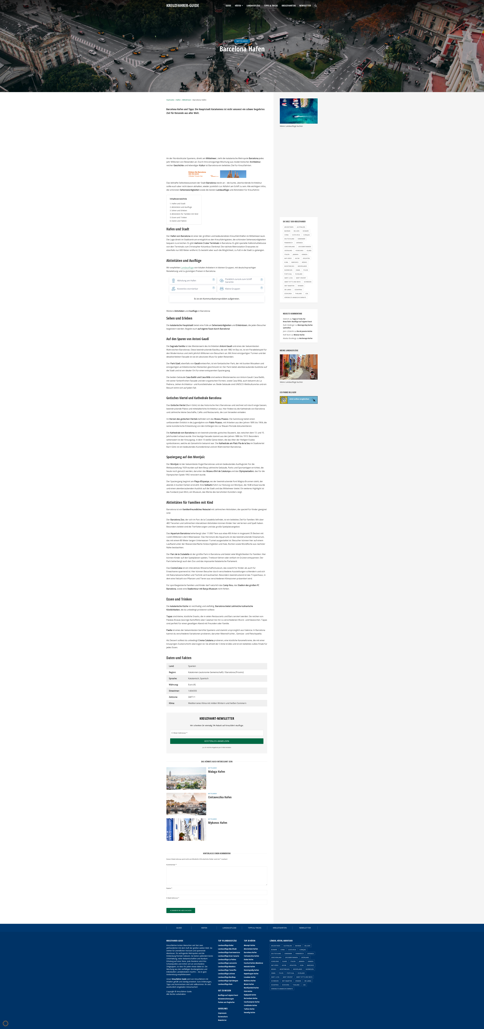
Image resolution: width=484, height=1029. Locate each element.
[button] (5, 1023)
